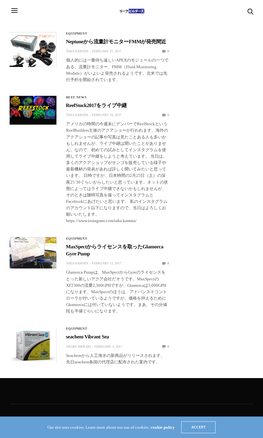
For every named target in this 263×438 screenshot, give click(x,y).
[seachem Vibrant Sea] (33, 345)
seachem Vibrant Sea (87, 337)
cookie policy (163, 427)
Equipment (77, 33)
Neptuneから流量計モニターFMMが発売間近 (116, 42)
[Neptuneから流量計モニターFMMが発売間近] (33, 49)
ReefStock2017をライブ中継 (96, 105)
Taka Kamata (77, 51)
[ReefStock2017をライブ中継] (33, 107)
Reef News (76, 97)
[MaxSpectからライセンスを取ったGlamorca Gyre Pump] (33, 253)
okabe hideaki (78, 346)
